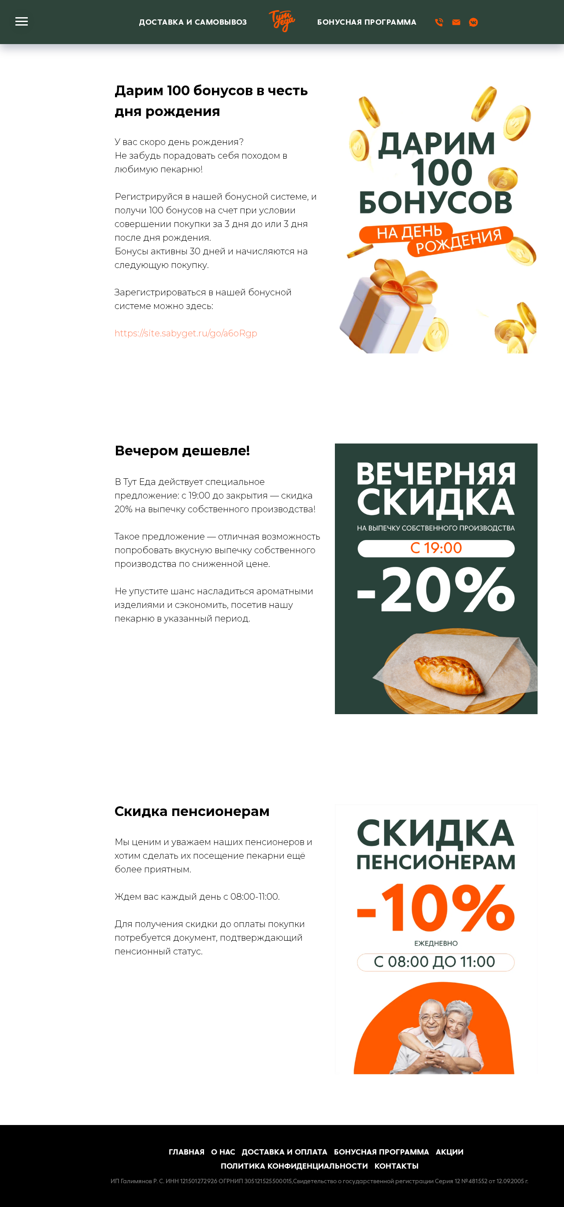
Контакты (397, 1166)
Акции (450, 1152)
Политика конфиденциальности (294, 1166)
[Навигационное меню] (21, 21)
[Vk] (473, 22)
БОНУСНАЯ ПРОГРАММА (366, 22)
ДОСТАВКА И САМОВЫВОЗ (193, 22)
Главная (186, 1152)
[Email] (456, 22)
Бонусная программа (381, 1152)
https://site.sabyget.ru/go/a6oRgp (186, 333)
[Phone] (439, 22)
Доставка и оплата (284, 1152)
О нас (223, 1152)
